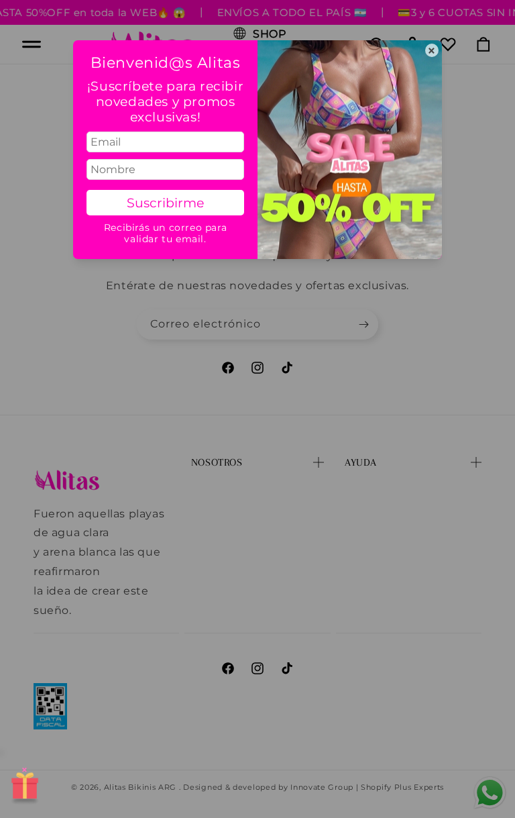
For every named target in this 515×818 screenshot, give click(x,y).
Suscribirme (165, 203)
